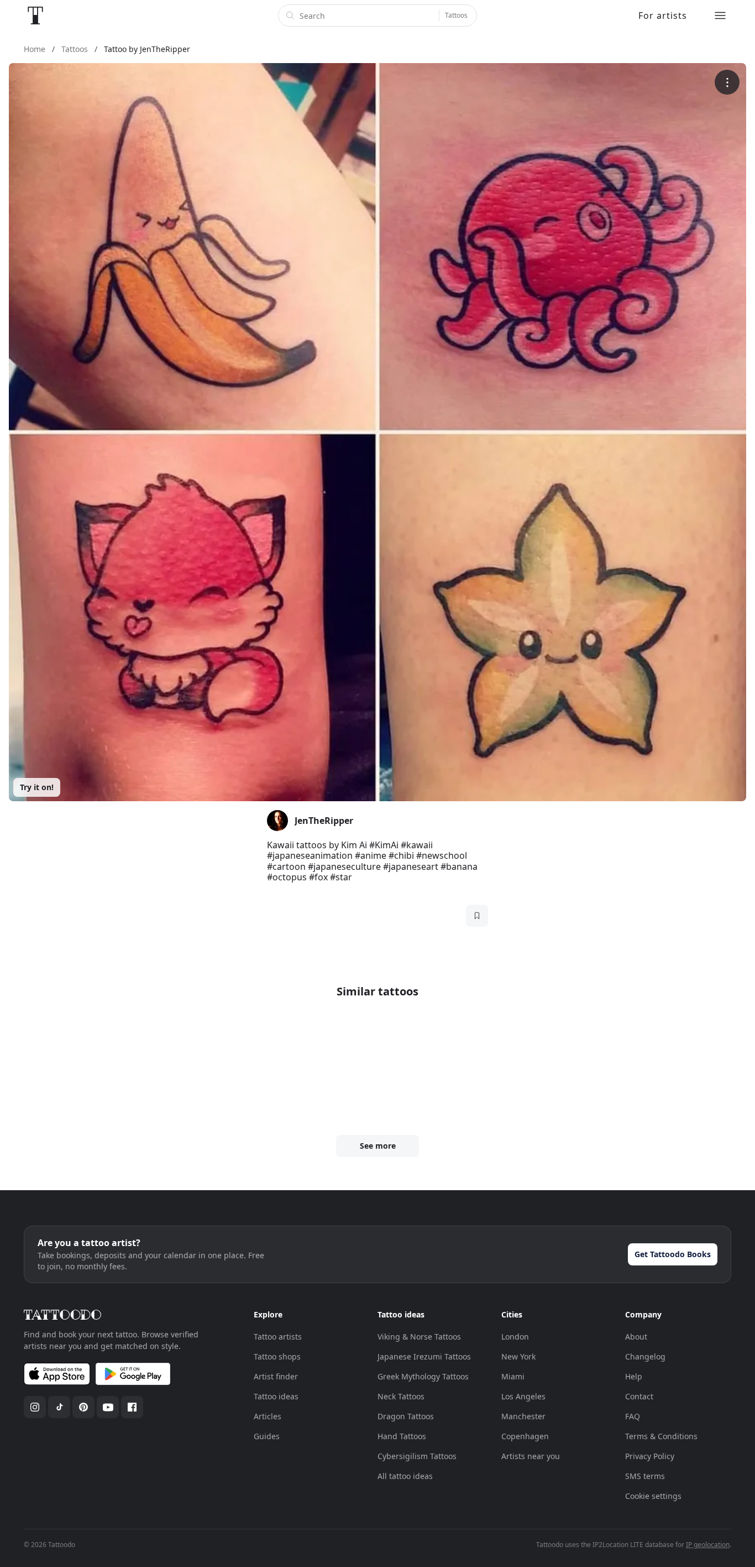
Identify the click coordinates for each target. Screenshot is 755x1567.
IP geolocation (708, 1544)
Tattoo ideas (276, 1396)
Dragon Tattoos (406, 1416)
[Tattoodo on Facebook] (132, 1407)
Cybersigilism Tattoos (417, 1456)
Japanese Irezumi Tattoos (424, 1356)
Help (633, 1376)
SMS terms (645, 1476)
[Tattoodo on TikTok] (59, 1407)
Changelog (645, 1356)
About (636, 1336)
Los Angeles (523, 1396)
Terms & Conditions (661, 1436)
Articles (267, 1416)
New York (518, 1356)
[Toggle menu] (720, 15)
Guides (267, 1436)
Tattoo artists (278, 1336)
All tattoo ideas (405, 1476)
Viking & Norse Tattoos (419, 1336)
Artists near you (530, 1456)
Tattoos (456, 15)
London (515, 1336)
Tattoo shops (277, 1356)
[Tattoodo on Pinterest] (83, 1407)
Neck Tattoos (401, 1396)
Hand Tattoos (402, 1436)
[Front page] (35, 15)
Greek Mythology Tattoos (423, 1376)
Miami (513, 1376)
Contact (639, 1396)
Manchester (523, 1416)
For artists (662, 15)
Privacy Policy (649, 1456)
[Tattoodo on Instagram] (35, 1407)
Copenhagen (525, 1436)
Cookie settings (653, 1496)
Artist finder (276, 1376)
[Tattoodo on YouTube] (108, 1407)
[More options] (727, 82)
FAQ (632, 1416)
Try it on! (37, 787)
